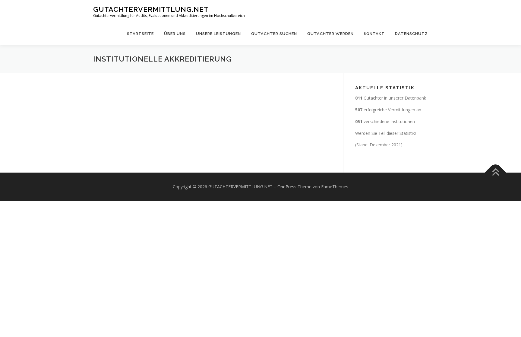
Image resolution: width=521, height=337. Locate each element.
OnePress (286, 186)
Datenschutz (411, 33)
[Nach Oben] (495, 172)
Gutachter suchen (274, 33)
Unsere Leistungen (218, 33)
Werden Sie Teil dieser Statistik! (385, 133)
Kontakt (374, 33)
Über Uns (175, 33)
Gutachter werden (330, 33)
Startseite (140, 33)
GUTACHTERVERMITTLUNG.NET (151, 9)
